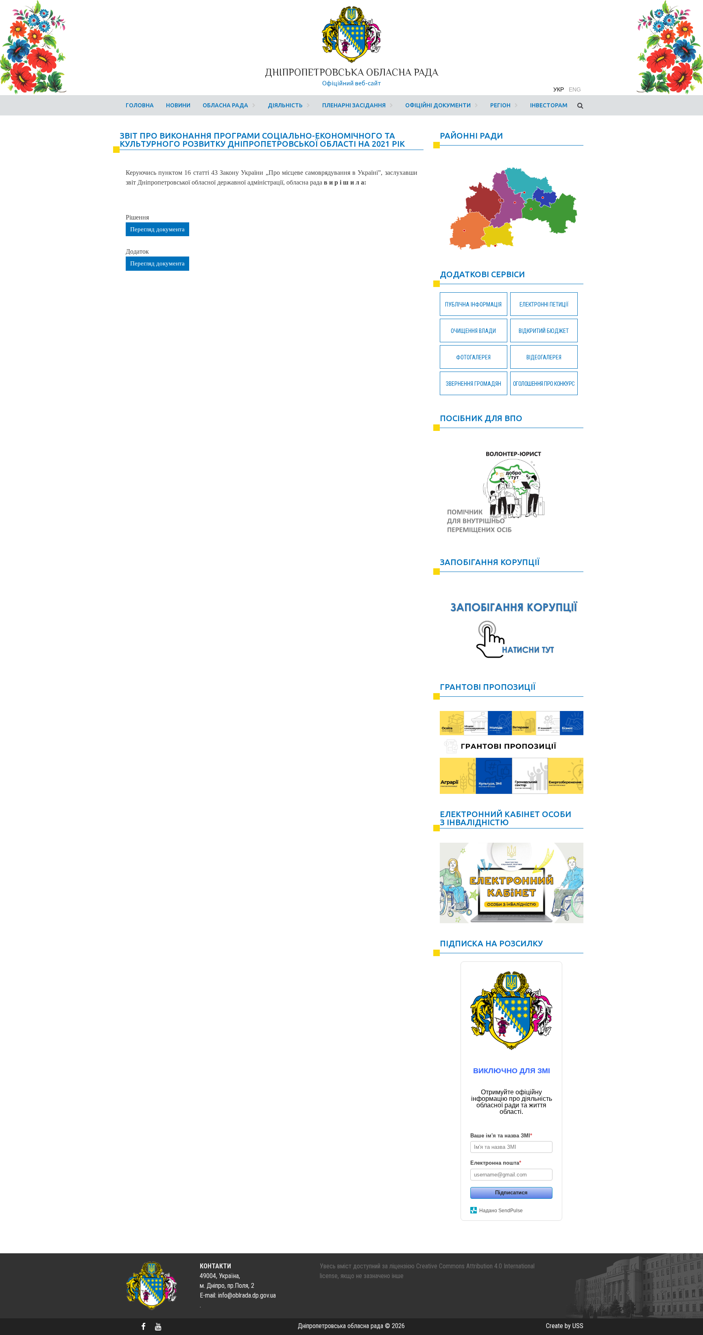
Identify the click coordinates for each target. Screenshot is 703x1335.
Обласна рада (225, 105)
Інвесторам (549, 105)
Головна (140, 105)
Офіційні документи (438, 105)
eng (575, 89)
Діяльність (285, 105)
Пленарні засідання (354, 105)
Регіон (500, 105)
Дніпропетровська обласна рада (351, 72)
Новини (178, 105)
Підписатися (511, 1192)
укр (558, 89)
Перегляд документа (157, 229)
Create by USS (564, 1326)
